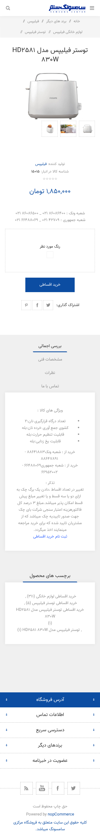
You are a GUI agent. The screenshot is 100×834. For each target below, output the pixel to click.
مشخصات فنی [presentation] (50, 359)
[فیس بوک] (58, 788)
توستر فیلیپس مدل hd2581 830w (51, 630)
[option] (87, 135)
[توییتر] (73, 788)
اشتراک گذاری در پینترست (26, 305)
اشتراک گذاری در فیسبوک (37, 305)
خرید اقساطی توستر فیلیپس (54, 603)
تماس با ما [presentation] (50, 386)
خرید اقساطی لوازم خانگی (56, 596)
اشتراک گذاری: (67, 305)
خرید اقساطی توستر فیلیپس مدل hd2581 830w (50, 613)
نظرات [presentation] (50, 373)
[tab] (50, 346)
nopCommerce (61, 814)
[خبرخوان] (26, 788)
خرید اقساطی (50, 285)
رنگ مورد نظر (50, 247)
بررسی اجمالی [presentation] (50, 346)
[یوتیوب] (42, 788)
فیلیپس (41, 164)
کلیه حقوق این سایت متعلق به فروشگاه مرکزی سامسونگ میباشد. (50, 826)
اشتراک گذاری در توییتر (48, 305)
